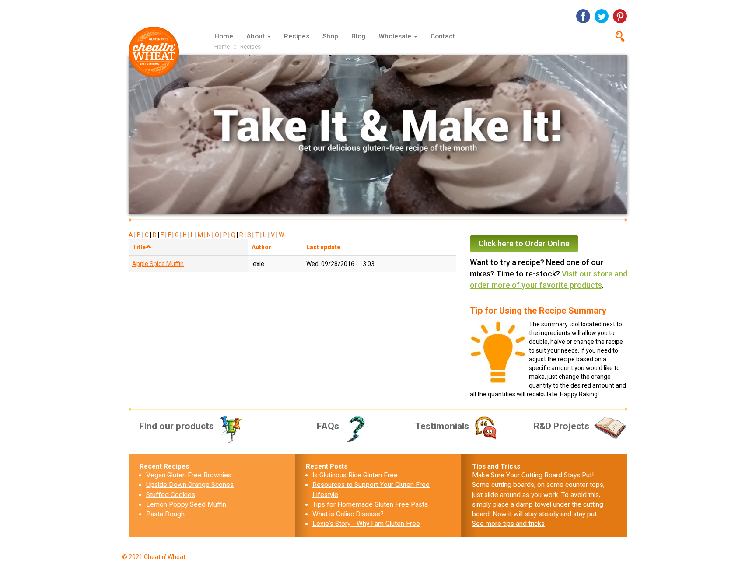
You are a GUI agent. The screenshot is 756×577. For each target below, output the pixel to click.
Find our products (176, 426)
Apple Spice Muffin (158, 263)
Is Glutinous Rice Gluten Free (355, 475)
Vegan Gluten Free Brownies (188, 475)
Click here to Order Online (524, 243)
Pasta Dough (165, 514)
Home (223, 36)
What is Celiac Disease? (348, 514)
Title (139, 247)
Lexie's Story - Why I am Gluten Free (366, 524)
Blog (358, 36)
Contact (442, 36)
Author (261, 247)
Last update (323, 247)
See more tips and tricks (508, 524)
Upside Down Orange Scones (190, 485)
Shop (330, 36)
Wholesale (395, 36)
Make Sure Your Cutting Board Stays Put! (533, 475)
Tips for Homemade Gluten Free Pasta (370, 504)
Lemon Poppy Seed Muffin (186, 504)
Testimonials (442, 426)
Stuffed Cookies (170, 495)
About (256, 36)
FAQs (328, 426)
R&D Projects (561, 426)
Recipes (296, 36)
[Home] (157, 52)
